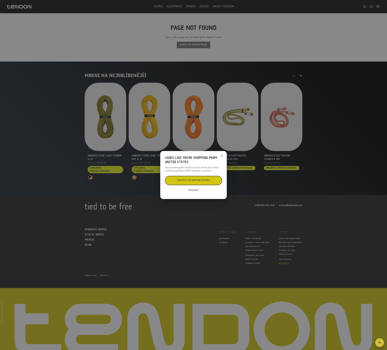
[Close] (222, 155)
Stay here (193, 190)
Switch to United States (193, 180)
